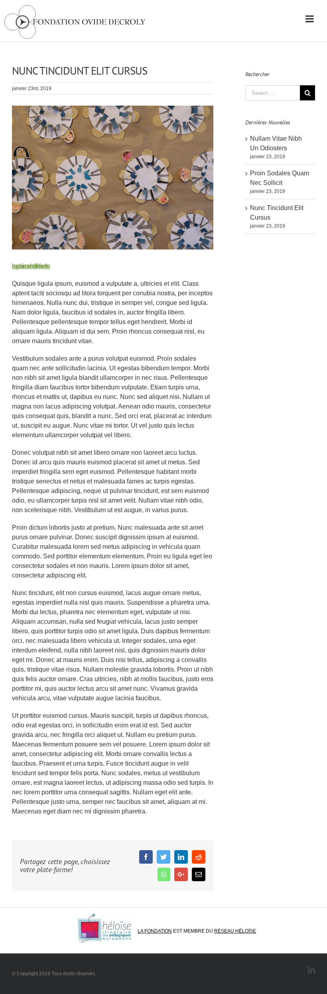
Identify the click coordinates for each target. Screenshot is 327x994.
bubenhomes (30, 266)
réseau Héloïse (235, 931)
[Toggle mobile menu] (310, 19)
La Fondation (155, 931)
